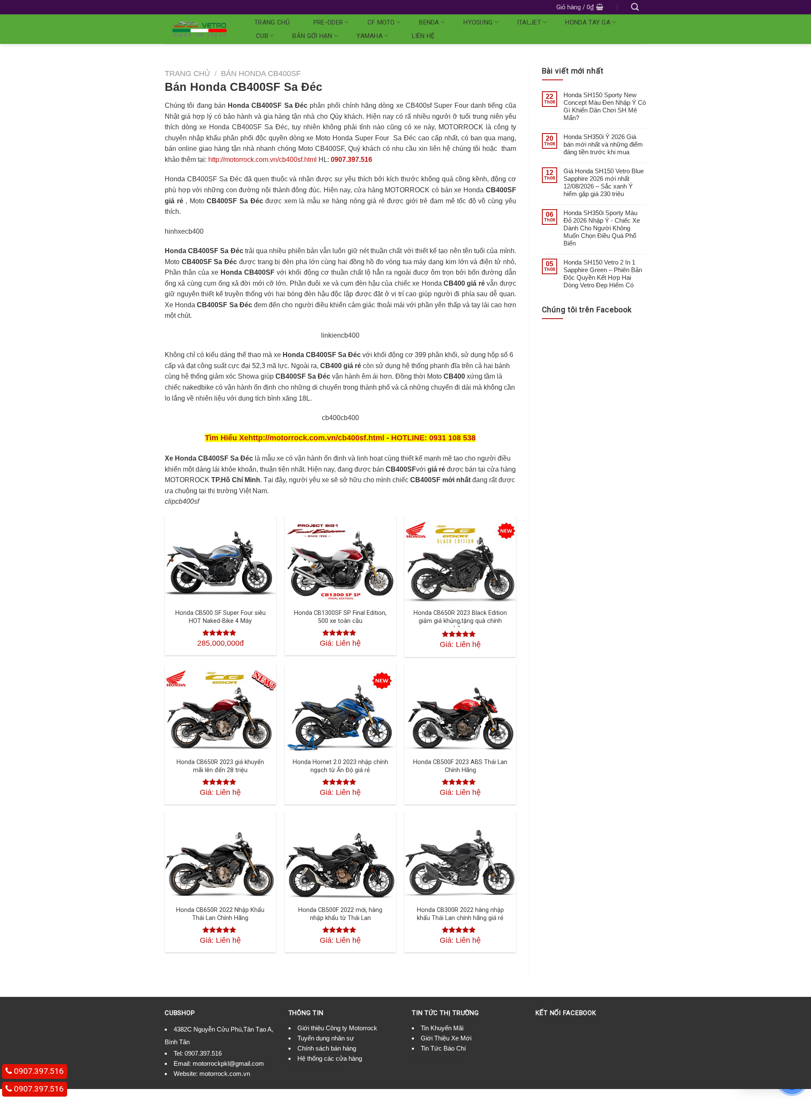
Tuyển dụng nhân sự (325, 1038)
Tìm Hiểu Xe (226, 438)
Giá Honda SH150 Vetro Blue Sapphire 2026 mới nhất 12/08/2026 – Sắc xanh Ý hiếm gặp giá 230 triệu (603, 182)
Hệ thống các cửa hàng (329, 1058)
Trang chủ (272, 22)
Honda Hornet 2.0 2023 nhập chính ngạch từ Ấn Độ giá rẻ (340, 766)
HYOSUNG (478, 22)
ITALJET (529, 22)
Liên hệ (423, 36)
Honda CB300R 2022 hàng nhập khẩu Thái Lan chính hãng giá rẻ (460, 914)
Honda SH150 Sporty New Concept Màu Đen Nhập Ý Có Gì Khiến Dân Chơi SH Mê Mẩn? (604, 106)
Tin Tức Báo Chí (443, 1048)
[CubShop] (199, 29)
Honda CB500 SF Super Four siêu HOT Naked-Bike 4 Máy (220, 617)
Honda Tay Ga (587, 22)
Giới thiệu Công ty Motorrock (337, 1028)
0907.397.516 (351, 159)
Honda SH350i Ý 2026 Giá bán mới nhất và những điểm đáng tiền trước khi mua (603, 144)
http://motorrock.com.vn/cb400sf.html (262, 159)
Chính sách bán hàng (326, 1048)
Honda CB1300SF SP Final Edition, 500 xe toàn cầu (340, 617)
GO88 (332, 1069)
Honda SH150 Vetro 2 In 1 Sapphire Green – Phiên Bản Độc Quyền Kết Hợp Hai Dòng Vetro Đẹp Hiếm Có (602, 274)
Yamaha (370, 36)
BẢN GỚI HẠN (312, 36)
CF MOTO (381, 22)
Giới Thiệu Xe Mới (446, 1038)
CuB (262, 36)
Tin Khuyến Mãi (442, 1028)
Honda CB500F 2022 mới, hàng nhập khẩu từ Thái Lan (340, 914)
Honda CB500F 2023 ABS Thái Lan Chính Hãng (460, 766)
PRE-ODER (328, 22)
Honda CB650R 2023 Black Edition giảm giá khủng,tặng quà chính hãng (460, 620)
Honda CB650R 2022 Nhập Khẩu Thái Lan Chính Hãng (220, 914)
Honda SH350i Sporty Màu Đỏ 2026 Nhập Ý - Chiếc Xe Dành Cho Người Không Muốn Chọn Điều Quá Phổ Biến (601, 228)
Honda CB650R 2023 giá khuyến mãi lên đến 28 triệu (220, 766)
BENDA (429, 22)
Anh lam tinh (305, 1069)
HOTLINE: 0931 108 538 (433, 438)
